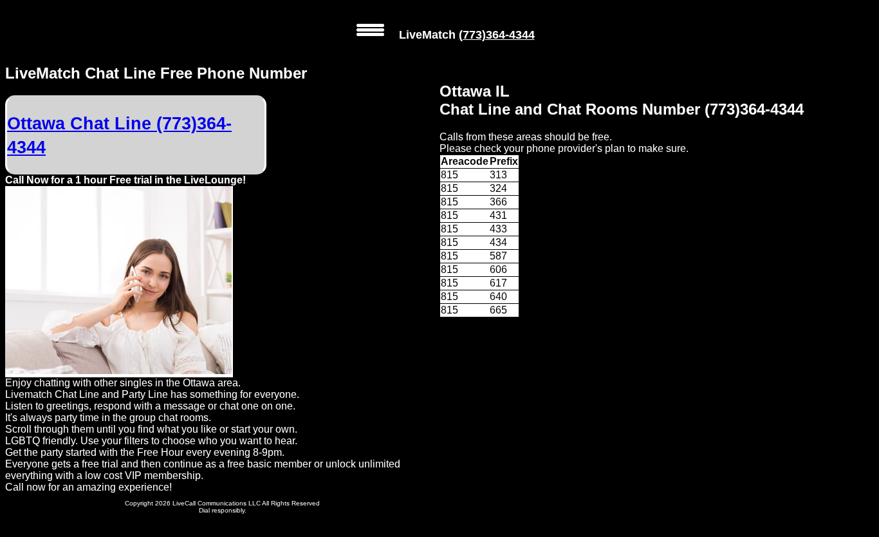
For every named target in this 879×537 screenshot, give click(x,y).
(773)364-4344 (497, 34)
